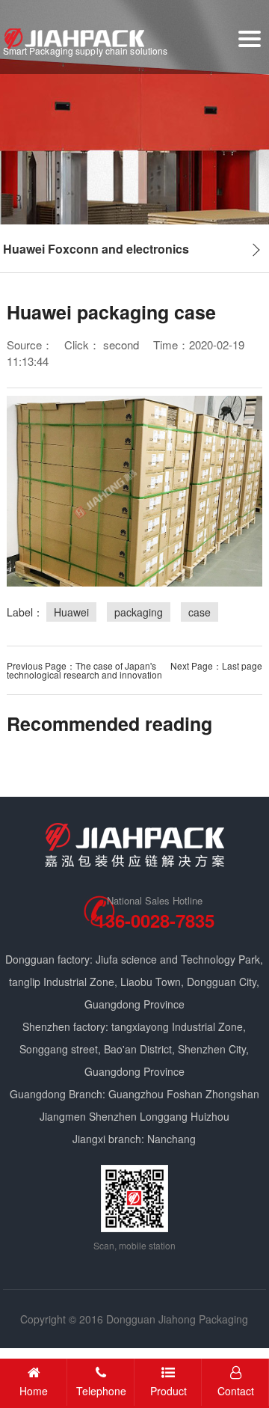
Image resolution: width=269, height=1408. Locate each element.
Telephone (101, 1390)
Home (33, 1390)
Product (168, 1390)
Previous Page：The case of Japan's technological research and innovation (84, 670)
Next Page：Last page (216, 665)
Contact (235, 1390)
